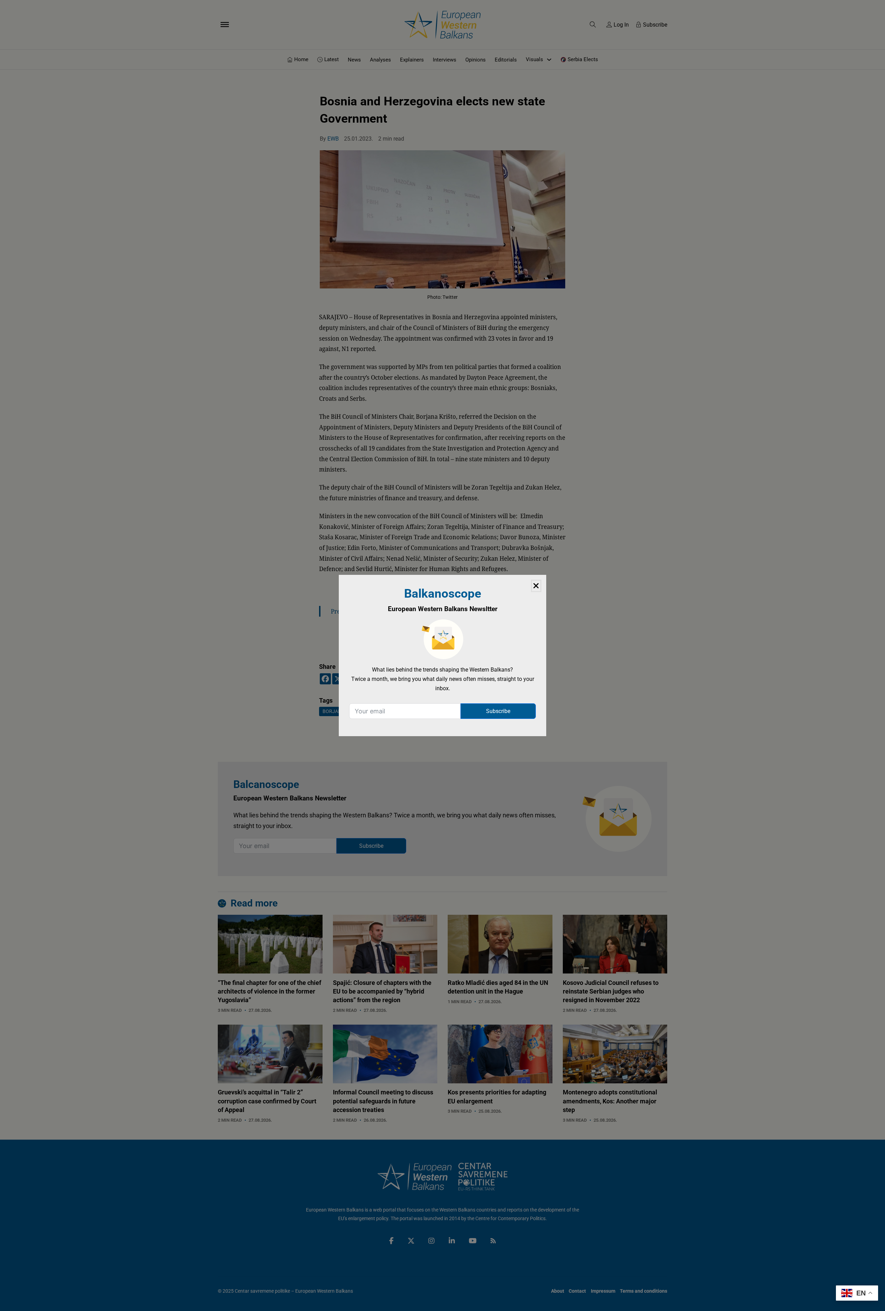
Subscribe (498, 711)
